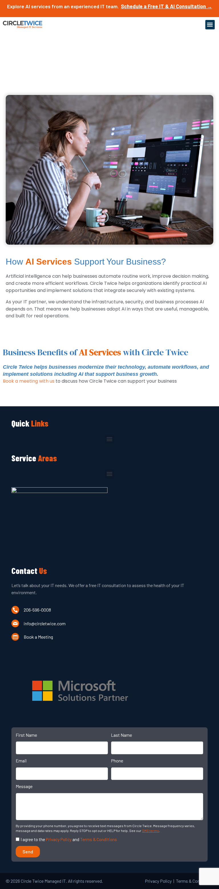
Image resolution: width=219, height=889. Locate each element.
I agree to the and (69, 839)
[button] (210, 24)
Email (21, 760)
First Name (26, 735)
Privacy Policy (59, 839)
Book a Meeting (38, 637)
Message (24, 786)
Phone (117, 760)
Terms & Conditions (98, 839)
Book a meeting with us (28, 381)
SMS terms (150, 831)
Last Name (121, 735)
